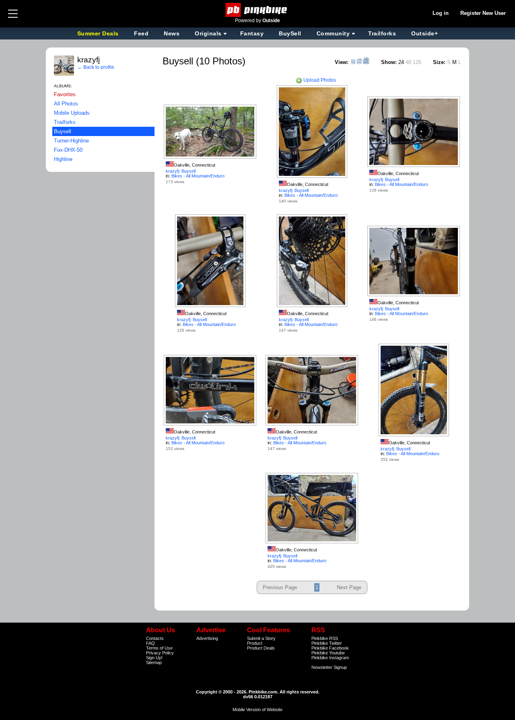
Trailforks (382, 33)
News (171, 33)
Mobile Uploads (72, 113)
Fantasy (252, 33)
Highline (63, 159)
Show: (389, 62)
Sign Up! (154, 657)
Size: (439, 62)
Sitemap (154, 662)
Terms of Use (159, 648)
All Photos (66, 104)
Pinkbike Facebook (330, 648)
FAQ (150, 643)
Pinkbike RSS (324, 638)
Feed (141, 33)
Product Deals (261, 648)
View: (341, 62)
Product (254, 643)
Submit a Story (261, 638)
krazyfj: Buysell (181, 171)
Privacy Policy (160, 652)
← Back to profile (95, 67)
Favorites (65, 94)
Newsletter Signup (329, 667)
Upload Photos (319, 80)
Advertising (207, 638)
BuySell (290, 33)
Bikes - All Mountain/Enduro (198, 175)
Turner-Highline (71, 141)
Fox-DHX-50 (68, 150)
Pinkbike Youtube (328, 652)
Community (333, 33)
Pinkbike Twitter (326, 643)
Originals (208, 33)
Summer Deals (99, 33)
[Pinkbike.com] (258, 10)
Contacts (155, 638)
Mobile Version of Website (257, 709)
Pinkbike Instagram (330, 657)
